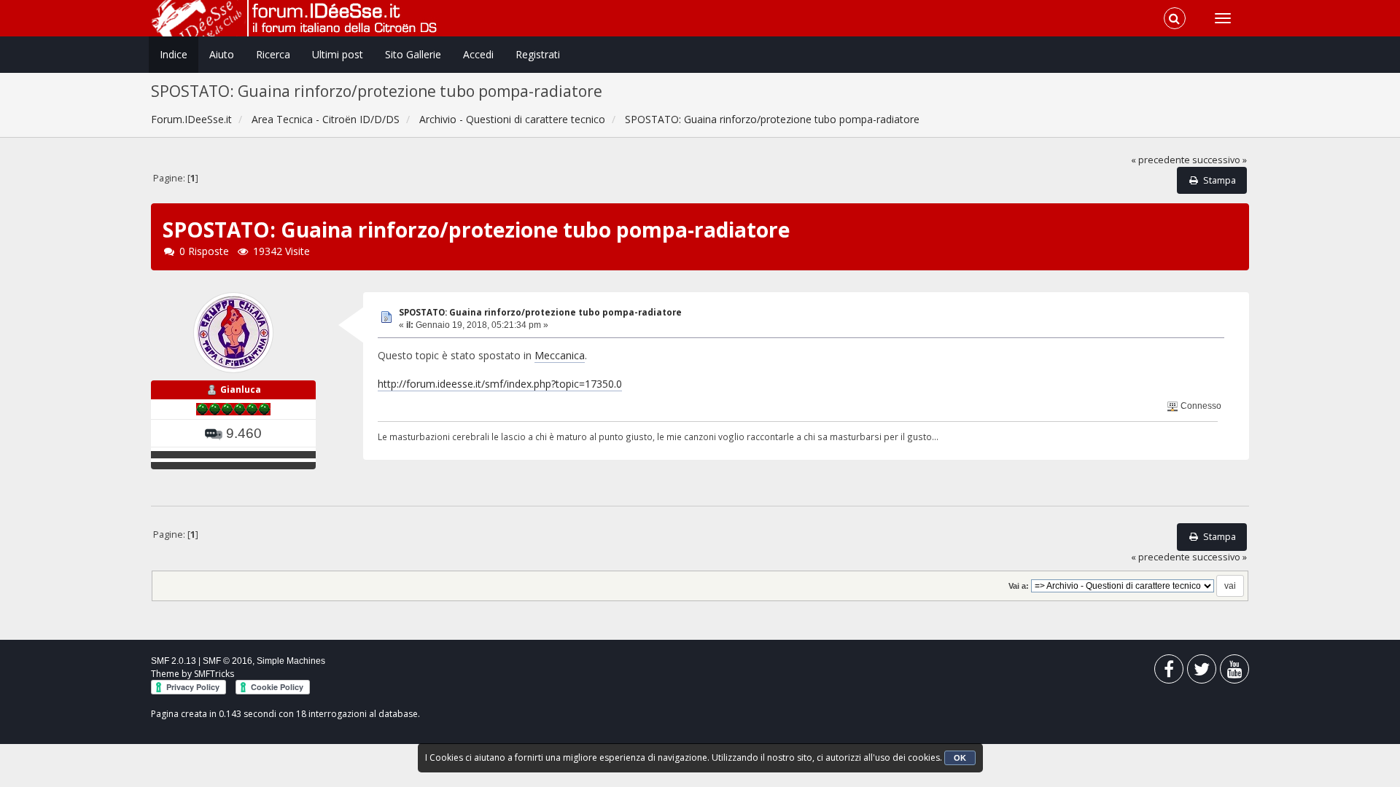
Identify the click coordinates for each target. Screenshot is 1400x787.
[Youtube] (1234, 672)
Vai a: (1018, 586)
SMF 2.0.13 (173, 661)
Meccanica (559, 355)
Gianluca (240, 389)
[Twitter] (1201, 672)
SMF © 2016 (227, 661)
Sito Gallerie (413, 54)
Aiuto (221, 54)
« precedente (1160, 160)
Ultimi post (337, 54)
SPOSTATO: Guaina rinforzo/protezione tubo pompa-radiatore (540, 312)
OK (960, 757)
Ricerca (273, 54)
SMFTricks (214, 673)
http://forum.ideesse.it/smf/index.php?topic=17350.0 (500, 384)
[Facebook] (1168, 672)
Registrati (538, 54)
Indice (173, 54)
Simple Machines (291, 661)
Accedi (478, 54)
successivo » (1219, 160)
